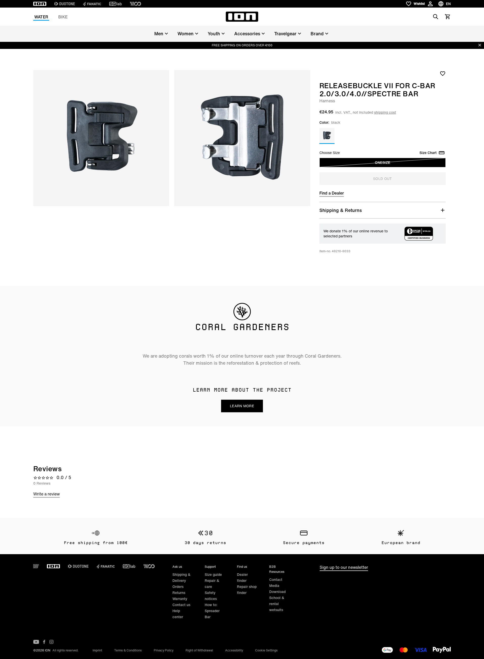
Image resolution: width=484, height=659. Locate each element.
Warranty (179, 598)
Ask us (177, 566)
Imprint (97, 650)
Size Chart (428, 152)
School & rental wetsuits (276, 603)
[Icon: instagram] (51, 642)
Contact (275, 579)
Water (41, 17)
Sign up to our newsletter (344, 567)
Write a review (46, 494)
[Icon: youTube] (36, 642)
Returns (178, 592)
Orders (178, 586)
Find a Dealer (331, 193)
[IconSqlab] (115, 4)
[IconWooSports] (135, 4)
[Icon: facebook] (44, 642)
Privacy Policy (163, 650)
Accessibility (234, 650)
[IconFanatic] (92, 4)
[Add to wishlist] (443, 73)
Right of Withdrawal (199, 650)
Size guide (213, 574)
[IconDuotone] (64, 4)
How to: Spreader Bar (212, 610)
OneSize (382, 162)
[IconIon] (39, 4)
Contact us (181, 604)
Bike (63, 17)
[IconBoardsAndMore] (36, 566)
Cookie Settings (266, 650)
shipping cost (385, 112)
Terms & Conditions (128, 650)
